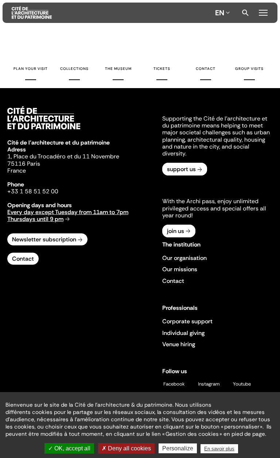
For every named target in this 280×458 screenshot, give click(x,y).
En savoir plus (219, 448)
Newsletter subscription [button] (44, 239)
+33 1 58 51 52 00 (32, 191)
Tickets (161, 68)
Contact (205, 68)
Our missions (179, 269)
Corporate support (187, 321)
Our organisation (184, 258)
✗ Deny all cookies (126, 448)
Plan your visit (30, 68)
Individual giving (183, 333)
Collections (74, 68)
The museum (118, 68)
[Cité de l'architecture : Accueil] (43, 130)
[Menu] (263, 11)
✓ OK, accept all (69, 448)
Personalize (177, 448)
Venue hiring (178, 344)
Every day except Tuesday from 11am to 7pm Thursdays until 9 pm (67, 215)
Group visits (249, 68)
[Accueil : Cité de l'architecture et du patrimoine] (112, 12)
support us (181, 169)
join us (175, 231)
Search (245, 12)
